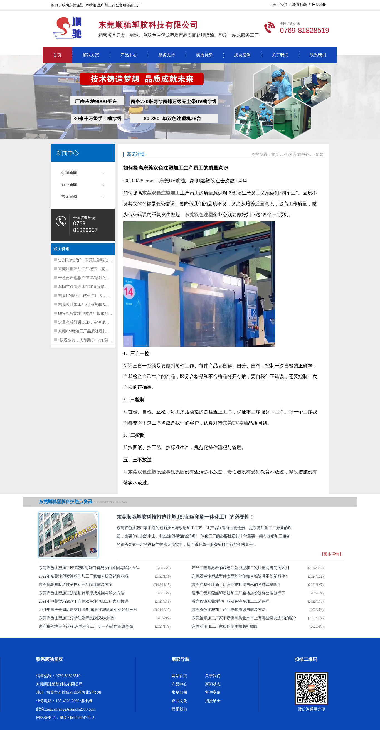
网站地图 (319, 4)
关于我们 (280, 4)
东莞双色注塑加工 (161, 193)
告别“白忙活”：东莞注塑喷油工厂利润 (91, 260)
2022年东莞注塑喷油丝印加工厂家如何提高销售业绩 (83, 576)
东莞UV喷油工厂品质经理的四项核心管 (92, 331)
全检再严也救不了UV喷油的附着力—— (92, 278)
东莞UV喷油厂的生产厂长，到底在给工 (92, 296)
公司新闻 (69, 173)
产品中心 (128, 55)
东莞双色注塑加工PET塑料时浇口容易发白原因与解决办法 (89, 568)
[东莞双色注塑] (66, 535)
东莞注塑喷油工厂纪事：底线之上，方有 (93, 269)
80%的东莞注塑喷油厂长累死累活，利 (91, 313)
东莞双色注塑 (199, 214)
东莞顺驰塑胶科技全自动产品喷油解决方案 (76, 585)
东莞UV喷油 (235, 423)
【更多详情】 (331, 554)
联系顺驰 (299, 4)
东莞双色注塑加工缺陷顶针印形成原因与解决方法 (81, 593)
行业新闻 (69, 184)
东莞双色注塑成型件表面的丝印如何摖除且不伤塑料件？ (240, 576)
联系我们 (318, 55)
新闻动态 (213, 684)
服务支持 (166, 55)
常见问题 (69, 196)
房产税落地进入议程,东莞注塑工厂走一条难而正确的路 (86, 626)
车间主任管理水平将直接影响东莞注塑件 (93, 287)
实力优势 (204, 55)
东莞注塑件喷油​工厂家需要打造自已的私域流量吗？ (236, 585)
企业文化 (179, 701)
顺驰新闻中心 (297, 154)
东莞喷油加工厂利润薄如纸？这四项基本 (93, 304)
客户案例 (213, 692)
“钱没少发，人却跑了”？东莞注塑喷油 (91, 340)
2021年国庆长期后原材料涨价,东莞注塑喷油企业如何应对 (88, 610)
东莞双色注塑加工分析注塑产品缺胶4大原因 (77, 618)
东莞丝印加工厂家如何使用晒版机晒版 (225, 626)
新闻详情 (136, 154)
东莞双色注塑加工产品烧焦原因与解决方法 (229, 610)
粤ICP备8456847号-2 (77, 718)
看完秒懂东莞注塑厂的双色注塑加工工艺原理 (231, 601)
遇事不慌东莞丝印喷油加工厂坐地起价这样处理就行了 (238, 593)
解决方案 (91, 55)
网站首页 (179, 676)
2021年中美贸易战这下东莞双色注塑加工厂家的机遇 (83, 601)
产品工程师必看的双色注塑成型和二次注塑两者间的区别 (240, 568)
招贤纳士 (213, 701)
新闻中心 (67, 153)
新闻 (320, 154)
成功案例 (242, 55)
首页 (57, 55)
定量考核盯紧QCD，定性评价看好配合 (91, 322)
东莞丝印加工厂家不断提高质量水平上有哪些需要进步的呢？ (244, 618)
